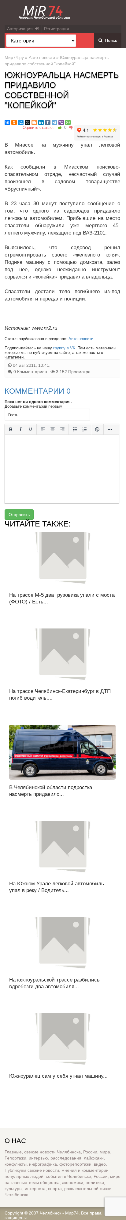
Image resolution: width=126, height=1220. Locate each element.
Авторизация (21, 28)
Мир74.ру (14, 57)
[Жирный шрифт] (10, 429)
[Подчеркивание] (30, 429)
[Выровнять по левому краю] (43, 429)
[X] (27, 122)
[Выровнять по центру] (52, 429)
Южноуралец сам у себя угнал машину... (58, 1076)
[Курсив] (20, 429)
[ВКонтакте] (7, 122)
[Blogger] (34, 122)
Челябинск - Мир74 (59, 1213)
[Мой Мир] (21, 122)
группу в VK (64, 348)
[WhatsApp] (68, 122)
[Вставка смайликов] (97, 429)
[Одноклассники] (14, 122)
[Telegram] (54, 122)
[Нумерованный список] (84, 429)
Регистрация (56, 28)
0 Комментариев (30, 371)
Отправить (19, 514)
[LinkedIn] (41, 122)
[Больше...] (110, 429)
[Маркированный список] (75, 429)
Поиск (109, 40)
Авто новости (42, 57)
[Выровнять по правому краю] (62, 429)
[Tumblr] (47, 122)
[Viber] (61, 122)
